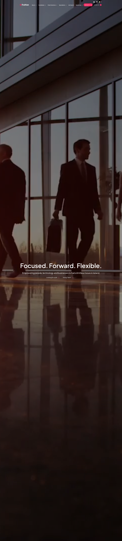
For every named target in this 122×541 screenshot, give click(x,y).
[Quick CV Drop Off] (94, 2)
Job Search (71, 5)
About (33, 5)
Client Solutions (52, 5)
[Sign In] (97, 2)
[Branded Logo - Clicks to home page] (24, 5)
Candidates (41, 5)
